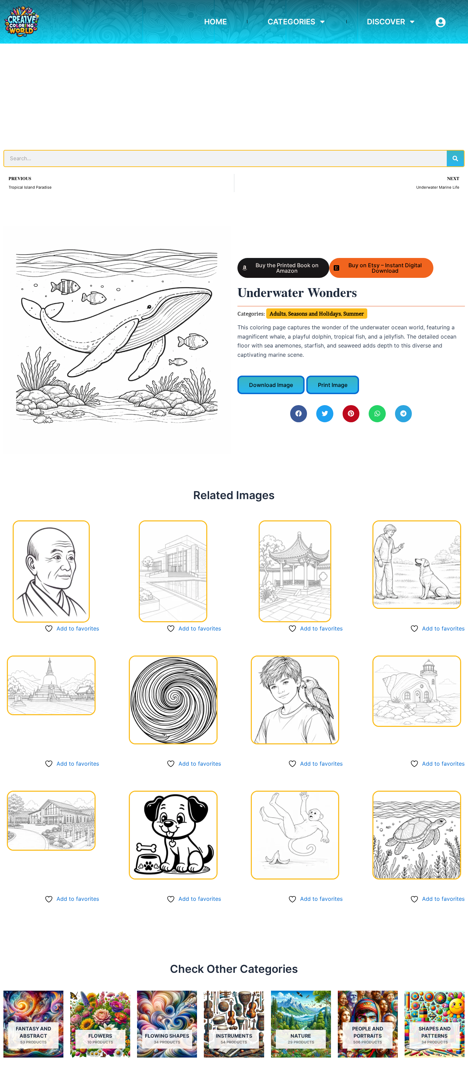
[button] (298, 413)
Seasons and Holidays (314, 313)
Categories (291, 21)
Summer (353, 313)
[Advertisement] (234, 95)
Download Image (271, 384)
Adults (278, 313)
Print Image (332, 384)
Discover (386, 21)
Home (215, 21)
